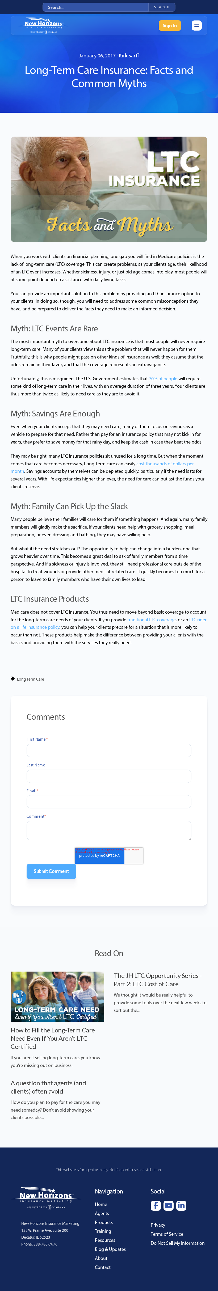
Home (101, 1204)
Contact (103, 1267)
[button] (197, 25)
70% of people (163, 379)
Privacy (158, 1225)
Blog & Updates (110, 1249)
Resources (105, 1240)
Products (104, 1222)
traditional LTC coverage (151, 620)
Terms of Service (167, 1234)
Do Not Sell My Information (178, 1243)
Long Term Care (30, 679)
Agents (102, 1213)
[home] (43, 25)
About (101, 1258)
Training (103, 1231)
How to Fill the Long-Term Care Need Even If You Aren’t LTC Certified (53, 1038)
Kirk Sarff (129, 55)
